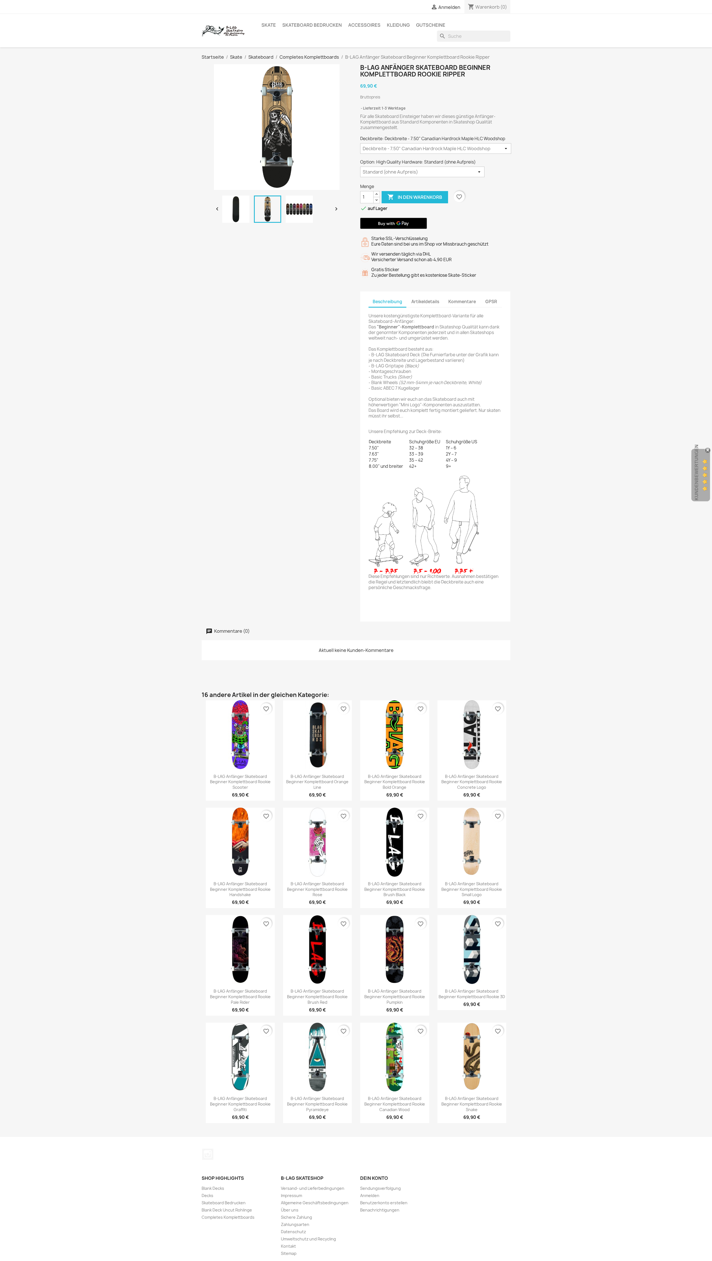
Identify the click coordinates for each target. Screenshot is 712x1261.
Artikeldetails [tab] (425, 302)
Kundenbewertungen (696, 472)
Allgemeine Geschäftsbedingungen (314, 1202)
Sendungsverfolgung (380, 1188)
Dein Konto (374, 1178)
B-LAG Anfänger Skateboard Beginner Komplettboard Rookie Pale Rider (240, 996)
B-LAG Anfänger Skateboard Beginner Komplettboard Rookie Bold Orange (394, 782)
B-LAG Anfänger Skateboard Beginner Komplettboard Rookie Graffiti (240, 1104)
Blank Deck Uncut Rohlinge (227, 1210)
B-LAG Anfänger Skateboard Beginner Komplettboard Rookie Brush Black (394, 889)
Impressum (291, 1195)
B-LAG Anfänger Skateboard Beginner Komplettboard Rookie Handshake (240, 889)
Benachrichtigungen (379, 1210)
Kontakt (288, 1246)
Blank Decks (213, 1188)
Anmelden (369, 1195)
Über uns (289, 1210)
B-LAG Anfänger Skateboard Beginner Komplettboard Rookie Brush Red (317, 996)
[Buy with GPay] (393, 223)
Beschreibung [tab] (387, 302)
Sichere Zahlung (296, 1217)
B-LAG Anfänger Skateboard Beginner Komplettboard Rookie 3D (472, 993)
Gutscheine (430, 25)
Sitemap (288, 1253)
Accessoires (364, 25)
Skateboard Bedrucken (312, 25)
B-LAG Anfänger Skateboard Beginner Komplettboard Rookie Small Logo (471, 889)
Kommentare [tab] (462, 302)
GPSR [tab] (491, 302)
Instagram (207, 1154)
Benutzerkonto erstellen (383, 1202)
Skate (268, 25)
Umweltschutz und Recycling (308, 1239)
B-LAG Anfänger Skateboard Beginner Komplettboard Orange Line (317, 782)
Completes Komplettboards (228, 1217)
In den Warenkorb (414, 197)
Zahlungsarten (295, 1224)
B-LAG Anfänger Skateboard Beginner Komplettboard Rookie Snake (471, 1104)
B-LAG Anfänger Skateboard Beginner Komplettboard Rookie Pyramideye (317, 1104)
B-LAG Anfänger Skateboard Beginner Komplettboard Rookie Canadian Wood (394, 1104)
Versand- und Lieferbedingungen (312, 1188)
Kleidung (398, 25)
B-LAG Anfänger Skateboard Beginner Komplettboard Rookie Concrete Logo (471, 782)
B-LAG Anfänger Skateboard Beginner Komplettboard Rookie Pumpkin (394, 996)
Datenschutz (293, 1231)
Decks (207, 1195)
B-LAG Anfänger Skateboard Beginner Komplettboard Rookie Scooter (240, 782)
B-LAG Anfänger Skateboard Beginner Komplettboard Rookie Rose (317, 889)
